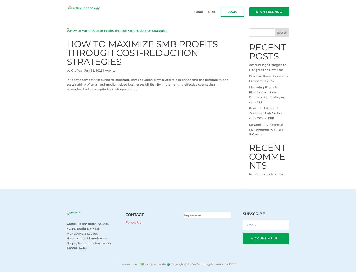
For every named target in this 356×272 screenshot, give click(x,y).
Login (232, 12)
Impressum (192, 215)
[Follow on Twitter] (143, 229)
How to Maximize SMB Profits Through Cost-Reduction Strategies (142, 53)
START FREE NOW (269, 12)
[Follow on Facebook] (126, 229)
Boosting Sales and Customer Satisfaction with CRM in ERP (265, 113)
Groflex (76, 70)
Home (198, 12)
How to (110, 70)
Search (282, 32)
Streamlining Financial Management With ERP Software (266, 129)
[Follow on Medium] (151, 229)
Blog (211, 12)
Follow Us (133, 222)
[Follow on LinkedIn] (135, 229)
